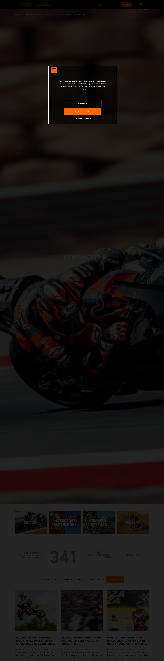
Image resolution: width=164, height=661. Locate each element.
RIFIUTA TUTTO (82, 103)
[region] (82, 95)
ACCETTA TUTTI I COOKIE (82, 111)
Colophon (85, 92)
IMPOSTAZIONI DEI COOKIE (82, 119)
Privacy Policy (80, 92)
